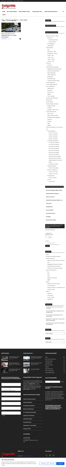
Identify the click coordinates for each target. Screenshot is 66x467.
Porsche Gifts (49, 100)
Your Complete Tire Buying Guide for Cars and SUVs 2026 (54, 315)
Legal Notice (50, 299)
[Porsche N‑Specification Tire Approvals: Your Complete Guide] (4, 364)
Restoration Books (51, 78)
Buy (48, 272)
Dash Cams (49, 37)
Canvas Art (49, 65)
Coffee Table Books (51, 74)
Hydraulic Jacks (50, 88)
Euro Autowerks (49, 210)
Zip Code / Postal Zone (50, 229)
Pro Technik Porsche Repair (29, 412)
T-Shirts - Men (50, 57)
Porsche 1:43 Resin (53, 177)
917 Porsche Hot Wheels (54, 144)
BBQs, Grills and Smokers (52, 115)
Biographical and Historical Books (54, 69)
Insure (48, 275)
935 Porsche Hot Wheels (54, 150)
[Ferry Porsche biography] (26, 371)
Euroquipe (48, 216)
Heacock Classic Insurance (29, 399)
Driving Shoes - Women (52, 53)
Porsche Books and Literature (52, 67)
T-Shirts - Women (51, 59)
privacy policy (26, 389)
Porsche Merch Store (24, 11)
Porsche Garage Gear (50, 86)
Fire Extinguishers (51, 43)
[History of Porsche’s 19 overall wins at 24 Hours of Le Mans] (26, 364)
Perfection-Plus (27, 428)
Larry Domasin (4, 38)
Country (3, 401)
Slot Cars (49, 179)
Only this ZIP (49, 233)
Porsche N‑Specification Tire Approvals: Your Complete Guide (55, 311)
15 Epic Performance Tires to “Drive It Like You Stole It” (54, 307)
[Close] (64, 459)
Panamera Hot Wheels (53, 164)
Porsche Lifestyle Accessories (52, 103)
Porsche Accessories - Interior (52, 36)
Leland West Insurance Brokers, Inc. (54, 200)
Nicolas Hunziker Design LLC (52, 193)
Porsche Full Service (50, 213)
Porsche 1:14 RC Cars (53, 171)
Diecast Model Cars (51, 131)
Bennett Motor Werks (51, 220)
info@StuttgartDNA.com (28, 455)
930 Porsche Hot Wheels (54, 148)
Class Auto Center (50, 196)
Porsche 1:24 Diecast (53, 135)
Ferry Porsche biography (35, 369)
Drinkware (49, 107)
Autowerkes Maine (27, 418)
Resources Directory (50, 258)
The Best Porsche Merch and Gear (53, 256)
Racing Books (50, 76)
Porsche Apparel (49, 47)
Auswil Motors (49, 206)
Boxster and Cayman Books (53, 70)
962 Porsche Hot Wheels (54, 154)
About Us (48, 291)
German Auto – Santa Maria (29, 425)
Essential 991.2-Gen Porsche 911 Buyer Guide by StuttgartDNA (55, 323)
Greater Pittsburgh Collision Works (54, 190)
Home (3, 11)
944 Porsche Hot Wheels (54, 152)
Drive (48, 274)
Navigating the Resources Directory (54, 264)
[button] (63, 11)
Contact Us (49, 293)
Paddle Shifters (50, 45)
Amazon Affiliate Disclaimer (18, 0)
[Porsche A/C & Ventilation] (55, 244)
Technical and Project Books (53, 80)
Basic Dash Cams (52, 41)
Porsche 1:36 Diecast (53, 136)
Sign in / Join (3, 0)
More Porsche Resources (51, 11)
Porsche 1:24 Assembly (53, 168)
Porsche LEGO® (49, 102)
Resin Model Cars (51, 175)
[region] (33, 462)
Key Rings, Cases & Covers (53, 109)
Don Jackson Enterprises (29, 405)
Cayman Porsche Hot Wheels (55, 158)
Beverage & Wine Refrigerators (53, 117)
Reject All (52, 463)
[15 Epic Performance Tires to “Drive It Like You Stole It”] (4, 358)
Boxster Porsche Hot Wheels (55, 156)
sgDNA (3, 14)
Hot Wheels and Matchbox (52, 140)
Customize (43, 463)
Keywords (3, 410)
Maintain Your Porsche (52, 277)
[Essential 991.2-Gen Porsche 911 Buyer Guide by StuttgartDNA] (26, 358)
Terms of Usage (50, 297)
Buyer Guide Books (51, 72)
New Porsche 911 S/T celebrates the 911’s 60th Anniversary (8, 35)
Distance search (49, 234)
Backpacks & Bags (51, 105)
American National (27, 402)
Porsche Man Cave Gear (51, 111)
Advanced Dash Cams (53, 39)
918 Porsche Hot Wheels (54, 146)
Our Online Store (10, 0)
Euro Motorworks (27, 422)
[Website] (53, 455)
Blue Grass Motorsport (28, 409)
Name (2, 382)
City (2, 391)
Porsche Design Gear (50, 82)
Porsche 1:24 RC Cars (53, 173)
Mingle (48, 279)
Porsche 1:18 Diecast (53, 133)
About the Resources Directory (53, 266)
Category (47, 241)
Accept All (60, 463)
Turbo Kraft (48, 203)
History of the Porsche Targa (53, 283)
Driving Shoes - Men (51, 51)
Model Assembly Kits (51, 166)
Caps (48, 49)
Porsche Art (48, 63)
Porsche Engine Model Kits (51, 84)
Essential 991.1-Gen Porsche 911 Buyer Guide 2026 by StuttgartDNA (55, 319)
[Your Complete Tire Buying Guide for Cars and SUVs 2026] (4, 371)
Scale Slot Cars (52, 181)
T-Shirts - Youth (50, 61)
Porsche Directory (37, 11)
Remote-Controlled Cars (52, 169)
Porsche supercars (51, 285)
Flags (48, 123)
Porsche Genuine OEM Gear (52, 98)
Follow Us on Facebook (50, 25)
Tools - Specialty (50, 96)
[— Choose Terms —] (55, 243)
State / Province (4, 396)
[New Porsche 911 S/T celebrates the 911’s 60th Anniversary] (11, 27)
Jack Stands (49, 90)
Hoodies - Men (50, 55)
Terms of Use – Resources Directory (55, 268)
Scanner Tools (50, 92)
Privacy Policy (50, 295)
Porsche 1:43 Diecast (53, 138)
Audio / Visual (50, 113)
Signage (49, 94)
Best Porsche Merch (12, 11)
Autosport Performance (28, 415)
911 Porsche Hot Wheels (54, 142)
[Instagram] (50, 455)
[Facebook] (46, 455)
